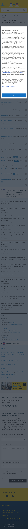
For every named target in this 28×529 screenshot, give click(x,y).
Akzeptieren (14, 95)
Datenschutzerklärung (6, 72)
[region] (14, 62)
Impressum (22, 72)
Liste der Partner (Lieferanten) (8, 86)
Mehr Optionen (14, 91)
